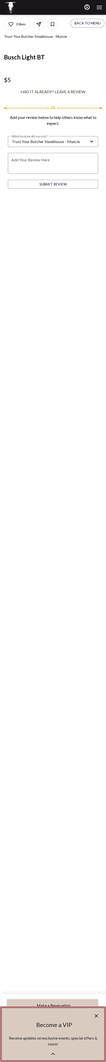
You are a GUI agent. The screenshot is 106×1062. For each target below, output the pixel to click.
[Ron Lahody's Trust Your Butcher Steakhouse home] (26, 7)
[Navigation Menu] (99, 7)
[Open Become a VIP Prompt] (53, 1054)
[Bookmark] (52, 24)
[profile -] (87, 7)
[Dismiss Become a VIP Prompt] (96, 1016)
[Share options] (38, 24)
